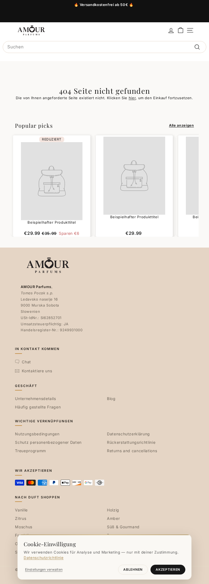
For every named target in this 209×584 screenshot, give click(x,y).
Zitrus (20, 518)
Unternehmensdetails (35, 398)
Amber (113, 518)
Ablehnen (133, 569)
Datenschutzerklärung (128, 434)
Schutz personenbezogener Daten (48, 442)
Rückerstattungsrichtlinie (131, 442)
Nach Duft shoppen (37, 497)
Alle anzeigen (181, 125)
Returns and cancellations (132, 450)
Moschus (23, 526)
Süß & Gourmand (123, 526)
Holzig (113, 510)
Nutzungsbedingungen (37, 434)
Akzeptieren (168, 569)
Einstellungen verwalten (44, 569)
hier (132, 98)
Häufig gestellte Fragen (38, 407)
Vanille (21, 510)
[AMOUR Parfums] (31, 30)
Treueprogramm (30, 450)
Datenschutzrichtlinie (44, 557)
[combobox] (104, 47)
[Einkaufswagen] (180, 30)
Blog (111, 398)
